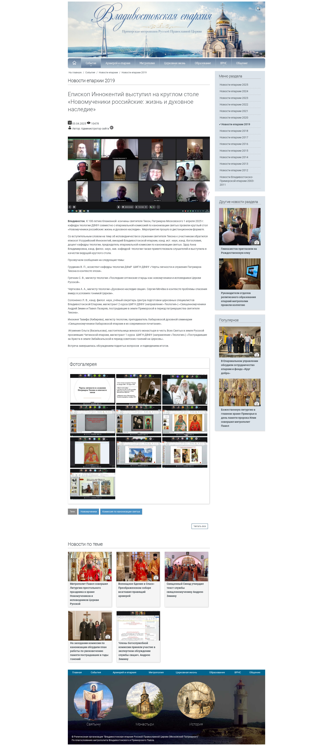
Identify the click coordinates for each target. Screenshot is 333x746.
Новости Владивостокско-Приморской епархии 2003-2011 (237, 180)
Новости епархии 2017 (234, 137)
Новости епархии (108, 72)
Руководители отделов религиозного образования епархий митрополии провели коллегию (238, 299)
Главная (77, 672)
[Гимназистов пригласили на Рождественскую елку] (240, 244)
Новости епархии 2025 (234, 84)
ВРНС (223, 63)
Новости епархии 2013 (234, 163)
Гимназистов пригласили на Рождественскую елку (239, 251)
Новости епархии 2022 (234, 104)
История (196, 724)
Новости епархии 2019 (134, 72)
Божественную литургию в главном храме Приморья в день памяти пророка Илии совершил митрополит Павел (239, 418)
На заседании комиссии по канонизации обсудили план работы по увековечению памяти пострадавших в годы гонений (89, 651)
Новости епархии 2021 (234, 111)
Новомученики (89, 511)
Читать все (200, 526)
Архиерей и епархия (118, 63)
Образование (203, 63)
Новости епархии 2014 (234, 157)
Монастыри (145, 724)
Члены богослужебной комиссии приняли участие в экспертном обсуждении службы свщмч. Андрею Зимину (137, 651)
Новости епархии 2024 (234, 91)
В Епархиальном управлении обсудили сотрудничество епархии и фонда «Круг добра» (239, 367)
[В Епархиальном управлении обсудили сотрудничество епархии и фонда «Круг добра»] (240, 356)
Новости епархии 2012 (234, 170)
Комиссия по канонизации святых (121, 511)
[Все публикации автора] (112, 128)
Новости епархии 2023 (234, 98)
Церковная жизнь (174, 63)
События (91, 63)
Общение (242, 63)
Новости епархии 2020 (234, 117)
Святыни (94, 724)
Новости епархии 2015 (234, 150)
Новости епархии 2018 (234, 131)
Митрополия (147, 63)
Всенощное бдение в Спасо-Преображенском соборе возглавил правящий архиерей (136, 590)
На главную (75, 72)
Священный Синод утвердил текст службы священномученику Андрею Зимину (185, 590)
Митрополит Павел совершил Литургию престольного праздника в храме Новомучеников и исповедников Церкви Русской (89, 594)
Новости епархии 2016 (234, 144)
